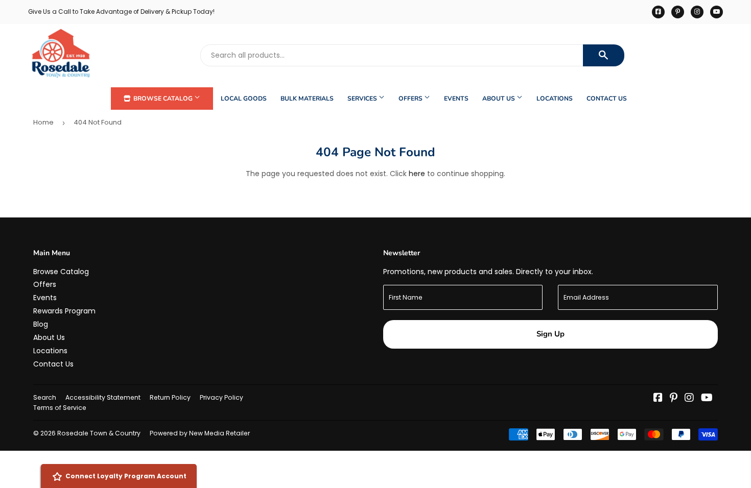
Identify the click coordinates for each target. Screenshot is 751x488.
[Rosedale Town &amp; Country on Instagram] (689, 399)
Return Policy (170, 397)
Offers (411, 98)
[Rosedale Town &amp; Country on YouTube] (707, 399)
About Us (499, 98)
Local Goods (244, 98)
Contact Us (606, 98)
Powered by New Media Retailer (200, 433)
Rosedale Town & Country (98, 433)
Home (43, 122)
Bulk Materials (307, 98)
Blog (40, 324)
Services (363, 98)
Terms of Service (59, 407)
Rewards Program (64, 311)
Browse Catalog (163, 98)
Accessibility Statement (102, 397)
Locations (554, 98)
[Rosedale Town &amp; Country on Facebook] (658, 399)
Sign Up (550, 334)
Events (456, 98)
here (417, 173)
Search (44, 397)
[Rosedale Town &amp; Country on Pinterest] (673, 399)
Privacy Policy (221, 397)
